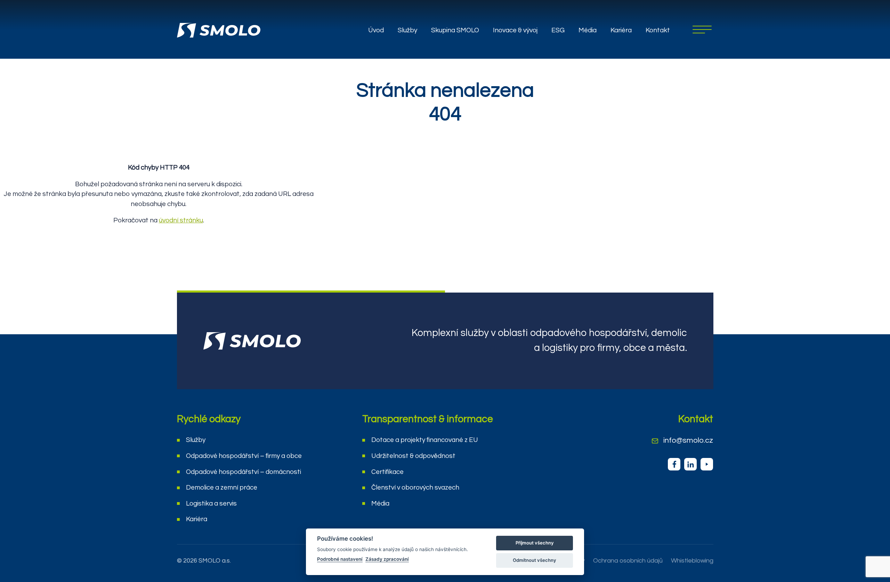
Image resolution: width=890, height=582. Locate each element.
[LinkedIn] (690, 464)
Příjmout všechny (535, 543)
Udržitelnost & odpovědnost (413, 455)
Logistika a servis (211, 503)
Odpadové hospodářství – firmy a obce (244, 455)
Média (587, 30)
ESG (558, 30)
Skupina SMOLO (455, 30)
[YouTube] (707, 464)
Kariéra (621, 30)
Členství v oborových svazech (415, 487)
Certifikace (387, 471)
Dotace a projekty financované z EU (424, 439)
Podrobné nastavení (340, 559)
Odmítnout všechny (534, 560)
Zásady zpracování (387, 559)
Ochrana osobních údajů (628, 560)
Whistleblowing (692, 560)
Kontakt (658, 30)
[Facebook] (674, 464)
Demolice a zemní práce (221, 487)
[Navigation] (702, 29)
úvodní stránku (181, 220)
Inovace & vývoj (515, 30)
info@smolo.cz (688, 440)
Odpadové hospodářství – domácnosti (243, 471)
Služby (407, 30)
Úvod (376, 30)
